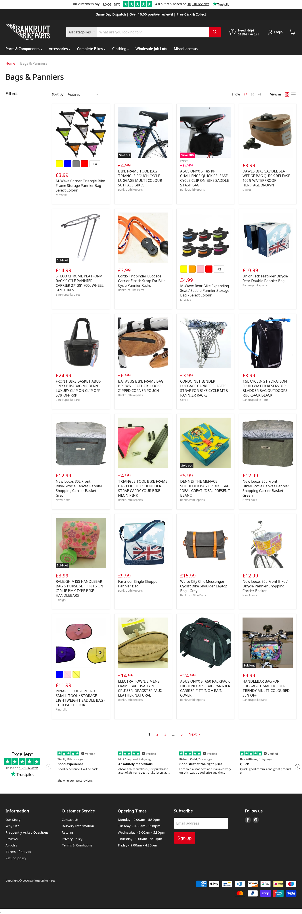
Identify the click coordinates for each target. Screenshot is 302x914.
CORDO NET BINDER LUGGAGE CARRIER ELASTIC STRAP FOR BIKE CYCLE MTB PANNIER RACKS (204, 388)
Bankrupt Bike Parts (131, 290)
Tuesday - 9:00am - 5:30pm (139, 825)
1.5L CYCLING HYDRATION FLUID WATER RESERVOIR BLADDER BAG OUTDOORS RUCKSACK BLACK (265, 388)
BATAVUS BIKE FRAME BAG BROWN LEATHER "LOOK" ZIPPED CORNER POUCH (140, 386)
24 (245, 94)
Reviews (12, 838)
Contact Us (70, 819)
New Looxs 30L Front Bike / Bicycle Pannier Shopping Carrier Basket (265, 586)
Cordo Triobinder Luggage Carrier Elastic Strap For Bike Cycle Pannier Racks (142, 280)
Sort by (57, 94)
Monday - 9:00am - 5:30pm (139, 819)
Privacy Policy (72, 838)
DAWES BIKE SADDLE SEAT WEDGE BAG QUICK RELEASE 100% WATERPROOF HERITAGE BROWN (266, 178)
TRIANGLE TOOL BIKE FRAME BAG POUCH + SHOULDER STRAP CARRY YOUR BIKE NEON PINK (142, 488)
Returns (68, 832)
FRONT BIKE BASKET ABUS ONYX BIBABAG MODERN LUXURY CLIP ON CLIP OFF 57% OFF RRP (78, 388)
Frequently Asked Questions (27, 832)
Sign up (185, 838)
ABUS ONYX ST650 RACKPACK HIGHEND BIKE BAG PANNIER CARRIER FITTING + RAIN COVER (205, 688)
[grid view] (287, 94)
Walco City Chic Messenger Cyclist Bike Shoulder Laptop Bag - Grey (203, 586)
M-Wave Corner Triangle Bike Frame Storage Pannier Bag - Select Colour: (80, 185)
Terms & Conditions (77, 845)
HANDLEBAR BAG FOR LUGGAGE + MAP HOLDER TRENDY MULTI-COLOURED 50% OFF (266, 688)
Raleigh (61, 600)
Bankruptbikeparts (130, 189)
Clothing (119, 48)
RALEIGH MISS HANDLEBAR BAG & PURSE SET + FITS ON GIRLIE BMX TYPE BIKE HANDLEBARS (79, 588)
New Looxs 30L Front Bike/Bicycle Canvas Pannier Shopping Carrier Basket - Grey (79, 488)
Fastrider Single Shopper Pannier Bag (138, 584)
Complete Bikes (90, 48)
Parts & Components (23, 48)
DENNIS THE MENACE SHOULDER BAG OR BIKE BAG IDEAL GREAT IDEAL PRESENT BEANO (205, 488)
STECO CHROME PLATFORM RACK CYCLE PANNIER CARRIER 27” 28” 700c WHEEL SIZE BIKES (80, 282)
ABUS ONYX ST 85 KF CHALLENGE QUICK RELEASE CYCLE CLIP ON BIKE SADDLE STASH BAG (204, 178)
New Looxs (63, 500)
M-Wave (61, 194)
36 (252, 94)
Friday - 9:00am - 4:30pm (137, 845)
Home (10, 63)
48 (259, 94)
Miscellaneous (186, 48)
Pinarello (61, 709)
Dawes (247, 189)
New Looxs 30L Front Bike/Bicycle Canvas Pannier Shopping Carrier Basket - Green (266, 488)
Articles (11, 845)
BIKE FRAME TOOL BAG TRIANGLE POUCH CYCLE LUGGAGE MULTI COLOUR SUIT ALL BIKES (140, 178)
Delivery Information (78, 825)
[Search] (215, 32)
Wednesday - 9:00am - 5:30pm (141, 832)
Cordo (184, 399)
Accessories (59, 48)
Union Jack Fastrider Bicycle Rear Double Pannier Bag (265, 278)
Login (278, 31)
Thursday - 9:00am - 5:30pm (140, 838)
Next (193, 734)
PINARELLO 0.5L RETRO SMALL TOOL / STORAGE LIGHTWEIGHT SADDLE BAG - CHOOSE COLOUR (80, 697)
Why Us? (12, 825)
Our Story (13, 819)
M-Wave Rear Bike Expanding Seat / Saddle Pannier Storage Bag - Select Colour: (204, 290)
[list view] (293, 94)
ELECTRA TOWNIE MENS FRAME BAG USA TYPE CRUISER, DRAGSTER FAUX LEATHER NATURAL (140, 688)
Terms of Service (19, 851)
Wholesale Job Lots (151, 48)
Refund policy (16, 858)
